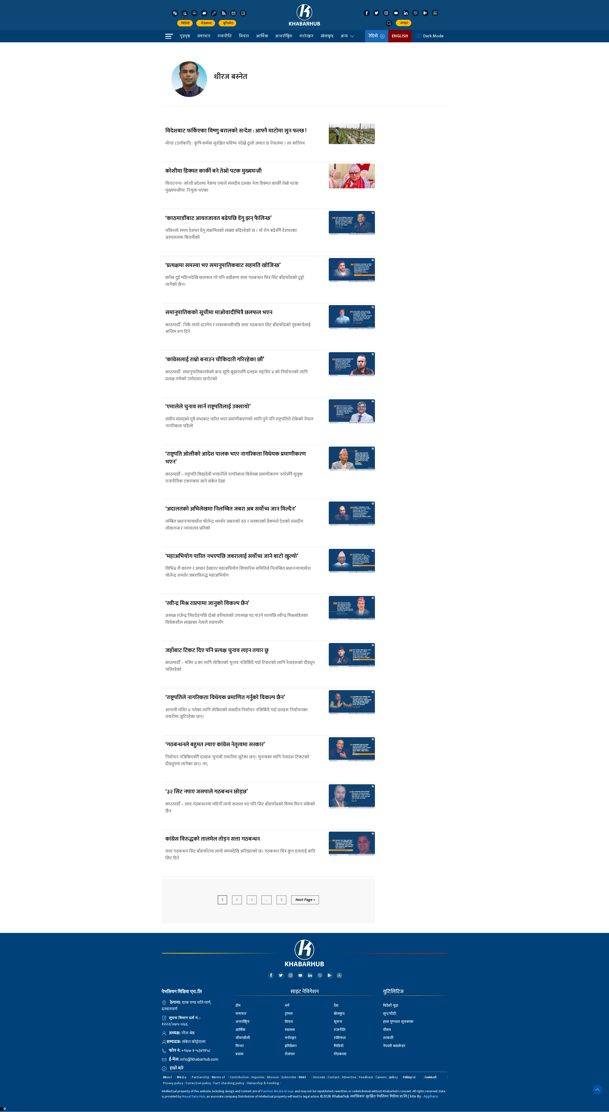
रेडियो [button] (374, 36)
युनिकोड (227, 23)
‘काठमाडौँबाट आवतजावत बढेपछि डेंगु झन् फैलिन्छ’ (218, 218)
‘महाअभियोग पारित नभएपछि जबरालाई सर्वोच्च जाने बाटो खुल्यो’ (231, 556)
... (266, 900)
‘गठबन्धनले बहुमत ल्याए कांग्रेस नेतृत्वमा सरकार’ (215, 744)
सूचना (338, 1022)
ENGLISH (400, 36)
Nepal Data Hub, (194, 1096)
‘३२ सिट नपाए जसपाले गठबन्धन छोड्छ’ (207, 791)
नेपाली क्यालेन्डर (394, 1046)
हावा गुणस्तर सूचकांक (398, 1022)
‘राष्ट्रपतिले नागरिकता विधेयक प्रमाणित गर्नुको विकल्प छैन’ (225, 697)
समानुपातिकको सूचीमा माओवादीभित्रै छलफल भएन (218, 312)
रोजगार (290, 1054)
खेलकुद (327, 36)
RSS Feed (302, 1077)
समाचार (203, 36)
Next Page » (305, 900)
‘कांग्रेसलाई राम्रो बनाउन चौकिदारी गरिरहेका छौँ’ (214, 359)
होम (238, 1005)
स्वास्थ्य (290, 1030)
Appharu (430, 1096)
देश (336, 1005)
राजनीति (224, 36)
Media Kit (181, 1077)
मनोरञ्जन (307, 36)
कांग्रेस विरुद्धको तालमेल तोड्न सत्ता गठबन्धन (212, 839)
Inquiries (258, 1077)
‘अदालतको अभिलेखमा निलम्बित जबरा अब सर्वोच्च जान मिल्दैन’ (230, 509)
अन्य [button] (344, 36)
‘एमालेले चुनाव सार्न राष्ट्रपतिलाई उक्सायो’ (208, 406)
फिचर (240, 1046)
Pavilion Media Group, (277, 1091)
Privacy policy (173, 1083)
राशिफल (340, 1038)
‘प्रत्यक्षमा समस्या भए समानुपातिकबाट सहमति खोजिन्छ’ (223, 265)
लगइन (403, 23)
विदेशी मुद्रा (390, 1005)
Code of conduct (430, 1077)
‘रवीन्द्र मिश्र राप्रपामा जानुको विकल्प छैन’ (207, 603)
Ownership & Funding (263, 1083)
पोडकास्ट (205, 23)
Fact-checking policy (228, 1083)
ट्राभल (289, 1013)
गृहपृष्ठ (185, 36)
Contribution (239, 1077)
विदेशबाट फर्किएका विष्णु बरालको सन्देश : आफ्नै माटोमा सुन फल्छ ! (235, 131)
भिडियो (185, 23)
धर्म (287, 1005)
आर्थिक (262, 36)
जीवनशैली (243, 1038)
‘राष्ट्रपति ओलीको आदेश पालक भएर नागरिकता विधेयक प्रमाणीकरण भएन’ (235, 458)
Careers (381, 1077)
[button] (389, 23)
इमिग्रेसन (291, 1046)
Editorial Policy (409, 1077)
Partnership (200, 1077)
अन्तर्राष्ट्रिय (283, 36)
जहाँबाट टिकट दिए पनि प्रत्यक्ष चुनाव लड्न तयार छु (217, 650)
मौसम (387, 1030)
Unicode (319, 1077)
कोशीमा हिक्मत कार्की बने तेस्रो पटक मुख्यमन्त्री (213, 171)
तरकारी (388, 1038)
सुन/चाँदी (389, 1013)
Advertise (349, 1077)
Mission (273, 1077)
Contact (333, 1077)
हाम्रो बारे (176, 1068)
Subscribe (288, 1077)
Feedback (366, 1077)
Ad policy (393, 1077)
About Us (167, 1077)
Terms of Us (218, 1077)
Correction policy (198, 1083)
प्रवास (239, 1054)
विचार (244, 36)
